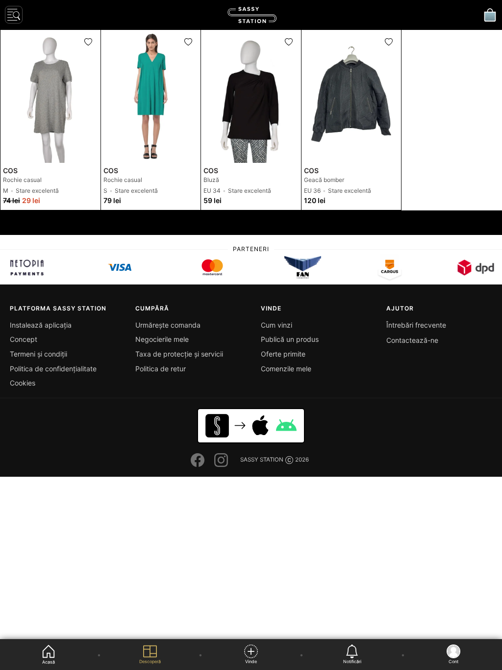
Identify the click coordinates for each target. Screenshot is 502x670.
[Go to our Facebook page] (197, 460)
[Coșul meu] (489, 14)
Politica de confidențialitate (53, 368)
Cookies (22, 383)
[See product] (50, 96)
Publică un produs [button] (290, 339)
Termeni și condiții (38, 354)
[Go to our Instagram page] (221, 460)
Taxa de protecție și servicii (179, 354)
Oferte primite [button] (283, 354)
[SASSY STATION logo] (251, 15)
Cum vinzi (276, 325)
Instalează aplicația (41, 325)
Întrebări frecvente (416, 325)
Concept (23, 339)
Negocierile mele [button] (162, 339)
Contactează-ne (412, 340)
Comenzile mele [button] (286, 368)
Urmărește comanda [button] (168, 325)
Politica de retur (160, 368)
